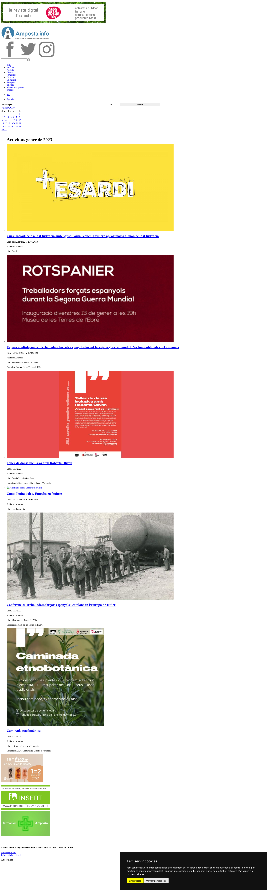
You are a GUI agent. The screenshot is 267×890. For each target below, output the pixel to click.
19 (11, 123)
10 (5, 120)
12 (11, 120)
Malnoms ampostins (15, 87)
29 (20, 126)
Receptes (11, 82)
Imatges (10, 90)
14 (17, 120)
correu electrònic (8, 852)
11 (9, 120)
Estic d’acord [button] (135, 881)
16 (3, 123)
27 (14, 126)
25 (9, 126)
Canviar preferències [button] (156, 881)
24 (5, 126)
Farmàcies (11, 75)
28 (17, 126)
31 (5, 129)
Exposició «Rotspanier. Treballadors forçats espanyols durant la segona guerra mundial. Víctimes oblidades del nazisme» (93, 347)
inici (8, 94)
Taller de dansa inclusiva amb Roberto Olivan (39, 463)
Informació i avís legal (11, 855)
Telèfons (10, 85)
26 (11, 126)
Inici (9, 65)
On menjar (11, 80)
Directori (10, 77)
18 (9, 123)
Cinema (10, 72)
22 (20, 123)
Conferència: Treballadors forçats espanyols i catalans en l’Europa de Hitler (61, 605)
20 (14, 123)
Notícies (10, 67)
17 (5, 123)
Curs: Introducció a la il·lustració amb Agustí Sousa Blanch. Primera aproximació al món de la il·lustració (83, 236)
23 (3, 126)
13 (14, 120)
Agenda (10, 70)
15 (20, 120)
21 (17, 123)
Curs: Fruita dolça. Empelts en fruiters (34, 493)
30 (3, 129)
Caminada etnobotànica (24, 730)
